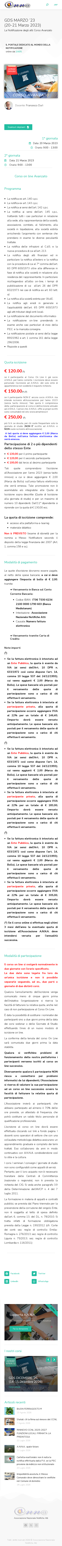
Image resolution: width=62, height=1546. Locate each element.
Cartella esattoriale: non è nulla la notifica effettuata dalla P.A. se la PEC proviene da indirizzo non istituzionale (36, 1461)
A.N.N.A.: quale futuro (28, 1446)
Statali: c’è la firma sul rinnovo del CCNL (37, 1419)
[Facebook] (25, 1525)
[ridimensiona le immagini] (31, 1374)
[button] (17, 1273)
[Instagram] (36, 1525)
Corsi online (14, 1387)
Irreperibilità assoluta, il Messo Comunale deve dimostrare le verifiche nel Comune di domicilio (36, 1478)
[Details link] (11, 1373)
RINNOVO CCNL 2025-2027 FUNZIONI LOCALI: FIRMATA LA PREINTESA (34, 1433)
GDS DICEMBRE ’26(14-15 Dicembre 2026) (26, 1380)
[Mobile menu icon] (54, 4)
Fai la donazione (20, 1328)
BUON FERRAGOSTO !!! (29, 1408)
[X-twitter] (31, 1525)
